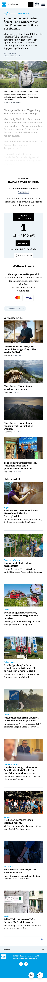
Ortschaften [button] (13, 4)
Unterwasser (8, 355)
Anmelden (23, 191)
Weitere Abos (22, 266)
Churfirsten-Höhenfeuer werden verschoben (18, 388)
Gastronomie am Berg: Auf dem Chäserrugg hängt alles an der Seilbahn (20, 349)
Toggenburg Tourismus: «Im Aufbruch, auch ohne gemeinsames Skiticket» (20, 465)
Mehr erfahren (24, 255)
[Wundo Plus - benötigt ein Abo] (6, 13)
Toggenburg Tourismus (15, 308)
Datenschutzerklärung (31, 958)
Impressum (17, 958)
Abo (30, 4)
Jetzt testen (23, 243)
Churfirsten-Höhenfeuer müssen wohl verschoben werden (18, 425)
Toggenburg (8, 392)
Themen (6, 949)
